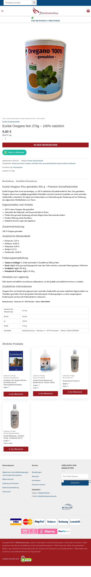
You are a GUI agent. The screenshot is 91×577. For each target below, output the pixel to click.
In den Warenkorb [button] (16, 394)
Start (3, 118)
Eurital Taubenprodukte (12, 118)
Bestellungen (37, 472)
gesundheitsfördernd (49, 163)
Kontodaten (36, 480)
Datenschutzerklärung (10, 487)
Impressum (6, 492)
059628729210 (44, 493)
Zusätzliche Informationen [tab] (26, 181)
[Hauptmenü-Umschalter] (2, 11)
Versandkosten (18, 167)
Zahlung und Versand (10, 483)
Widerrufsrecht (7, 479)
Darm (40, 163)
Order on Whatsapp (16, 152)
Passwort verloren (38, 485)
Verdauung (15, 163)
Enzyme (22, 163)
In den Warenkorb (45, 145)
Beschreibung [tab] (8, 181)
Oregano (28, 163)
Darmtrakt (35, 163)
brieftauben (72, 163)
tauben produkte (62, 163)
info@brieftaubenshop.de (47, 496)
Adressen (35, 476)
